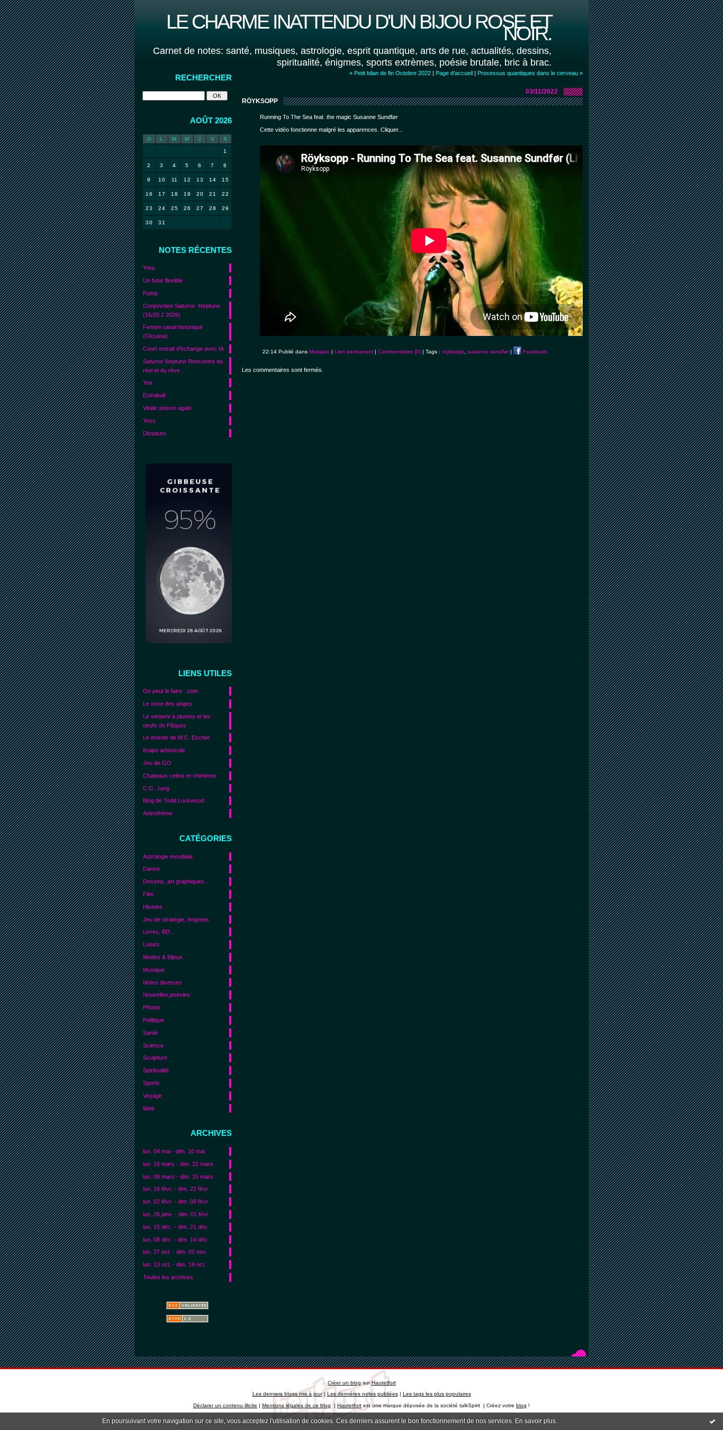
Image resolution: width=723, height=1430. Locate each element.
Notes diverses (162, 982)
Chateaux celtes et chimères (179, 775)
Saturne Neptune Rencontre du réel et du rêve (183, 366)
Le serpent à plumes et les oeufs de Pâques (177, 720)
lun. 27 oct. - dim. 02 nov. (175, 1252)
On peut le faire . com (170, 691)
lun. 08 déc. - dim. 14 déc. (176, 1239)
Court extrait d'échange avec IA (183, 348)
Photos (152, 1007)
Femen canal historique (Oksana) (173, 331)
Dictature (154, 433)
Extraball (154, 395)
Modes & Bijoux (163, 957)
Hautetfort (384, 1383)
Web (149, 1108)
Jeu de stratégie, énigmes (176, 919)
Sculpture (155, 1057)
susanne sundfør (488, 351)
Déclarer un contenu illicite (225, 1405)
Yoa (147, 382)
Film (148, 894)
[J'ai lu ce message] (712, 1421)
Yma (149, 268)
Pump (150, 293)
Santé (150, 1033)
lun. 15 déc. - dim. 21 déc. (176, 1227)
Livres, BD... (159, 931)
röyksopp (453, 351)
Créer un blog (344, 1383)
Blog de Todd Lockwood (173, 800)
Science (153, 1045)
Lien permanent (354, 351)
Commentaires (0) (399, 351)
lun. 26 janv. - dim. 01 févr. (176, 1214)
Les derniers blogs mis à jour (287, 1394)
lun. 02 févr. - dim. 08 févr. (176, 1201)
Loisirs (151, 944)
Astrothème (158, 813)
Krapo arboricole (164, 750)
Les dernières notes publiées (362, 1394)
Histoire (152, 907)
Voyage (152, 1095)
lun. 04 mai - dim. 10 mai (174, 1151)
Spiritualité (156, 1070)
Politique (153, 1020)
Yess (149, 420)
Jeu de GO (157, 763)
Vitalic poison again (167, 408)
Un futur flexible (163, 280)
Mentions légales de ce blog (296, 1405)
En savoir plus (535, 1421)
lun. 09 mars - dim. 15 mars (178, 1176)
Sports (151, 1083)
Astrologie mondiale (168, 856)
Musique (154, 970)
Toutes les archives (168, 1277)
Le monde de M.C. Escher (176, 737)
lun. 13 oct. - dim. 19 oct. (174, 1264)
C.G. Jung (156, 788)
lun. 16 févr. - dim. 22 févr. (176, 1189)
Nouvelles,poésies (166, 994)
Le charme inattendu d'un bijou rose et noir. (359, 27)
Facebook (534, 351)
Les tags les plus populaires (437, 1394)
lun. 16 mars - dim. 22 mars (178, 1164)
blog (521, 1405)
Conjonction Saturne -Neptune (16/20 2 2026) (181, 310)
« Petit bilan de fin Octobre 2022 (390, 73)
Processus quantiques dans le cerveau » (530, 73)
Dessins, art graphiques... (176, 881)
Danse (151, 869)
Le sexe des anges (167, 703)
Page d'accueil (454, 73)
